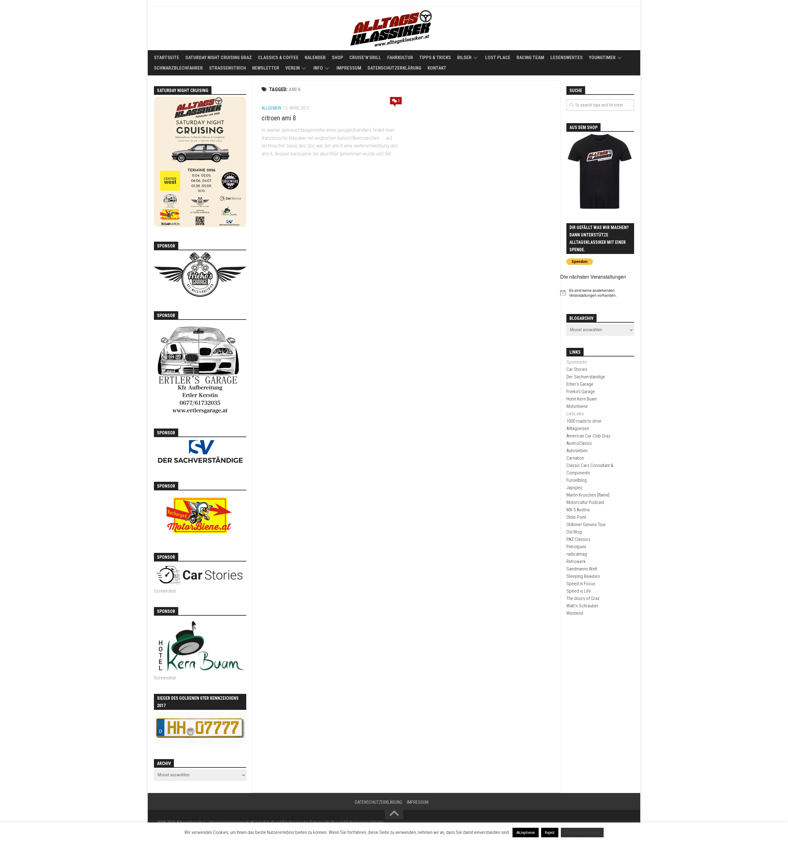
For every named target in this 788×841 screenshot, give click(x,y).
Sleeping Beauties (583, 576)
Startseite (166, 57)
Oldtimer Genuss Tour (586, 524)
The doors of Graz (583, 598)
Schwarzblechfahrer (178, 68)
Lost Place (497, 57)
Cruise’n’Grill (365, 57)
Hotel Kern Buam (581, 399)
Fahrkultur (400, 57)
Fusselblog (576, 480)
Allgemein (271, 108)
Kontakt (437, 68)
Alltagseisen (577, 428)
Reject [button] (550, 832)
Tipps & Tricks (435, 57)
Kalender (315, 57)
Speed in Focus (580, 583)
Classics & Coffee (278, 57)
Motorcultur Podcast (585, 502)
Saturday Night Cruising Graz (218, 57)
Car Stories (576, 369)
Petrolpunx (576, 546)
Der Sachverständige (585, 377)
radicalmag (576, 554)
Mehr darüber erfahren (582, 832)
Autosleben (577, 450)
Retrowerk (576, 561)
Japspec (574, 487)
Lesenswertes (566, 57)
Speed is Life (578, 591)
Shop (337, 57)
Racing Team (530, 57)
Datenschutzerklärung (394, 68)
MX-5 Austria (577, 510)
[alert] (600, 293)
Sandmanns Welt (581, 569)
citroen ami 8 (279, 118)
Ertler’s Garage (579, 384)
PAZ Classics (578, 539)
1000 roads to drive (583, 421)
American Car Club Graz (588, 436)
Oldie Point (576, 517)
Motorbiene (577, 406)
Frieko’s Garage (580, 391)
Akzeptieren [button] (525, 832)
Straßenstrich (227, 68)
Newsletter (265, 68)
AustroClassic (579, 443)
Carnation (575, 458)
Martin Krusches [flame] (587, 495)
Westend (574, 613)
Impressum (348, 68)
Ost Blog (574, 532)
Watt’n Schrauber (582, 606)
